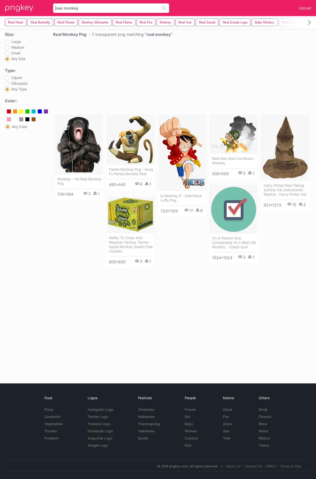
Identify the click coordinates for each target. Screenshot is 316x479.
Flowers (265, 417)
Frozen (190, 409)
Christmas (146, 409)
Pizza (48, 409)
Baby (189, 424)
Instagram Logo (100, 409)
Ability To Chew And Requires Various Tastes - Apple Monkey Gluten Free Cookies (131, 244)
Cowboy (191, 438)
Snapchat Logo (100, 438)
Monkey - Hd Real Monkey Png (79, 181)
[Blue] (40, 111)
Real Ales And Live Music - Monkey (234, 160)
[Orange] (15, 111)
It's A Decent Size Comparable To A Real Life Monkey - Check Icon (234, 242)
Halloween (146, 417)
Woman (191, 431)
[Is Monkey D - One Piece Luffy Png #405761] (182, 152)
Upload (305, 8)
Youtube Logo (99, 424)
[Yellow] (21, 111)
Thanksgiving (149, 424)
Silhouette (19, 83)
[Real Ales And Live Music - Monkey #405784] (234, 134)
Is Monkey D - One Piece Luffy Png (180, 198)
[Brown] (33, 119)
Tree (226, 438)
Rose (263, 424)
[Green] (27, 111)
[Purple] (46, 111)
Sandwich (52, 417)
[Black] (27, 119)
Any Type (19, 89)
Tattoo (264, 445)
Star (226, 431)
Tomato (50, 431)
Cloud (227, 409)
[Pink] (9, 119)
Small (15, 53)
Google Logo (98, 445)
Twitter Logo (98, 417)
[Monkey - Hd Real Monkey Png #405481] (79, 144)
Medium (17, 47)
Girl (187, 417)
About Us (233, 466)
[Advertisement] (182, 76)
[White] (15, 119)
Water (263, 431)
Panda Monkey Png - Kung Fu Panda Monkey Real (131, 171)
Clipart (16, 78)
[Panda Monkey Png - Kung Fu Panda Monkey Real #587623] (130, 139)
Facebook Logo (100, 431)
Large (16, 42)
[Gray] (21, 119)
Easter (143, 438)
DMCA (271, 466)
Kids (188, 445)
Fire (226, 417)
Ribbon (264, 438)
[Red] (9, 111)
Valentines (146, 431)
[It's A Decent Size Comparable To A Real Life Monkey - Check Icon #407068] (234, 209)
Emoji (263, 409)
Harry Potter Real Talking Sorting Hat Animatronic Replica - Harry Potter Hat (285, 189)
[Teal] (33, 111)
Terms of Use (290, 466)
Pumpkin (51, 438)
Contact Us (253, 466)
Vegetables (53, 424)
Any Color (19, 126)
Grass (228, 424)
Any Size (18, 59)
